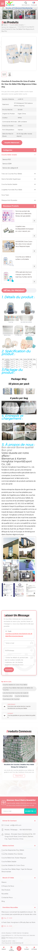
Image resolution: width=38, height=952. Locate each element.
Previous (3, 761)
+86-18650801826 (25, 830)
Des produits (6, 890)
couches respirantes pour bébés (13, 850)
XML (13, 941)
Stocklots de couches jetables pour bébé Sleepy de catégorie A (19, 766)
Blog (3, 901)
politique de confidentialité (12, 943)
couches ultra (7, 696)
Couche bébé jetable (17, 25)
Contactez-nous (7, 897)
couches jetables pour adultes (12, 854)
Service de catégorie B (10, 168)
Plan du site (6, 941)
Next (34, 761)
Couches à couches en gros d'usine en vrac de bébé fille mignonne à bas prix (18, 635)
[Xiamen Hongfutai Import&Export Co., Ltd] (10, 3)
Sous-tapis (5, 195)
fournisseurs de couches (11, 699)
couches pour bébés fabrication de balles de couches (18, 689)
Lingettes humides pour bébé (12, 190)
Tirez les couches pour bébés (12, 174)
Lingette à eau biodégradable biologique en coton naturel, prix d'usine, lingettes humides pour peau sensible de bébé (24, 229)
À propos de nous (8, 886)
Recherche (26, 5)
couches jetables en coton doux (13, 865)
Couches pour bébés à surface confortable (23, 258)
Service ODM (7, 164)
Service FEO (7, 159)
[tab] (14, 290)
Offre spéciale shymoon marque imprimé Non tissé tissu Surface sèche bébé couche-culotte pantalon (24, 274)
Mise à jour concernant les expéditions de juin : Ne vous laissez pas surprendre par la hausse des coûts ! (19, 913)
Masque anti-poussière (9, 200)
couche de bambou (21, 696)
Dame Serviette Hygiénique (11, 179)
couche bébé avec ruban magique (14, 858)
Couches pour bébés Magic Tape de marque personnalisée (17, 870)
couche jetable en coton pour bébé (15, 684)
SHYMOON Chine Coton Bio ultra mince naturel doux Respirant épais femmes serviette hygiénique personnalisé (24, 244)
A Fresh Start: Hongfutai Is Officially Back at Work (18, 922)
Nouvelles (5, 894)
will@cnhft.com (15, 825)
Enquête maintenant (12, 143)
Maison (5, 25)
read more (19, 776)
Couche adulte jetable (9, 184)
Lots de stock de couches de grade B (15, 693)
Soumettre (29, 811)
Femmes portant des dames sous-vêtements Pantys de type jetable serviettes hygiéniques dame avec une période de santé (24, 213)
